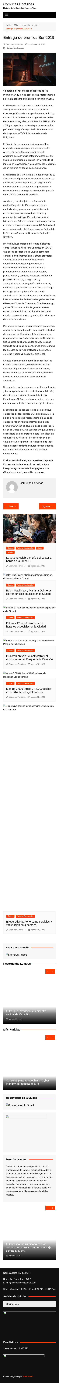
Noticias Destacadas (15, 48)
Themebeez (28, 1376)
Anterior (12, 506)
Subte (39, 548)
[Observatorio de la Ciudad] (20, 1105)
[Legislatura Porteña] (16, 954)
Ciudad (10, 548)
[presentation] (47, 971)
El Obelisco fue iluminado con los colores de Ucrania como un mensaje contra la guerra (28, 1247)
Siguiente (46, 506)
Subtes (10, 552)
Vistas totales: (10, 1348)
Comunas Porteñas (18, 4)
